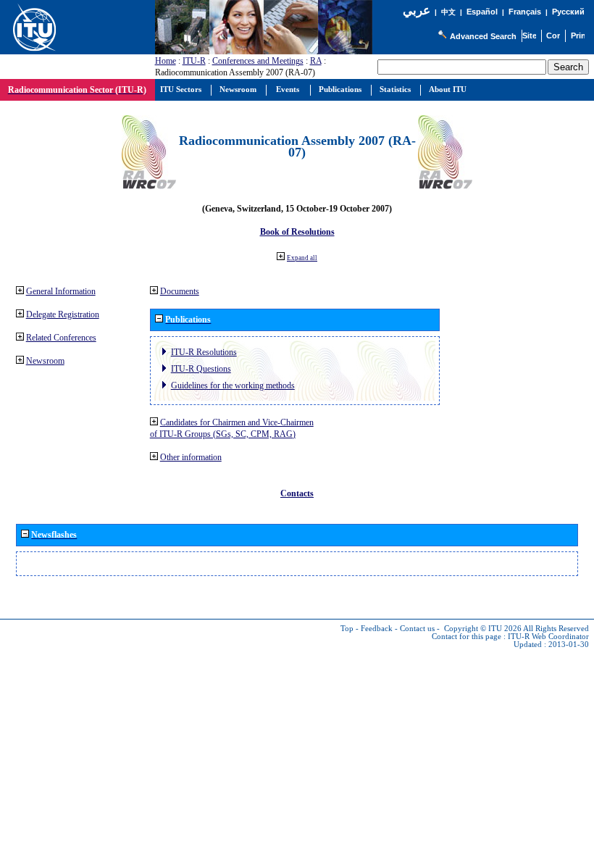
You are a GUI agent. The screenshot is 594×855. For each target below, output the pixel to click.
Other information (191, 457)
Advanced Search (483, 36)
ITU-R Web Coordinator (548, 637)
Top (347, 629)
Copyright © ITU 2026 (483, 629)
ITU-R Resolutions (204, 352)
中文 (448, 12)
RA (316, 61)
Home (165, 61)
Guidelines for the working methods (233, 385)
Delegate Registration (62, 314)
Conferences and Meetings (258, 61)
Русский (568, 11)
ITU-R (194, 61)
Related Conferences (61, 338)
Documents (179, 291)
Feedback (377, 629)
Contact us (417, 629)
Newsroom (45, 361)
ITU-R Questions (201, 369)
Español (482, 11)
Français (525, 11)
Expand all (302, 258)
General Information (61, 291)
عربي (416, 10)
